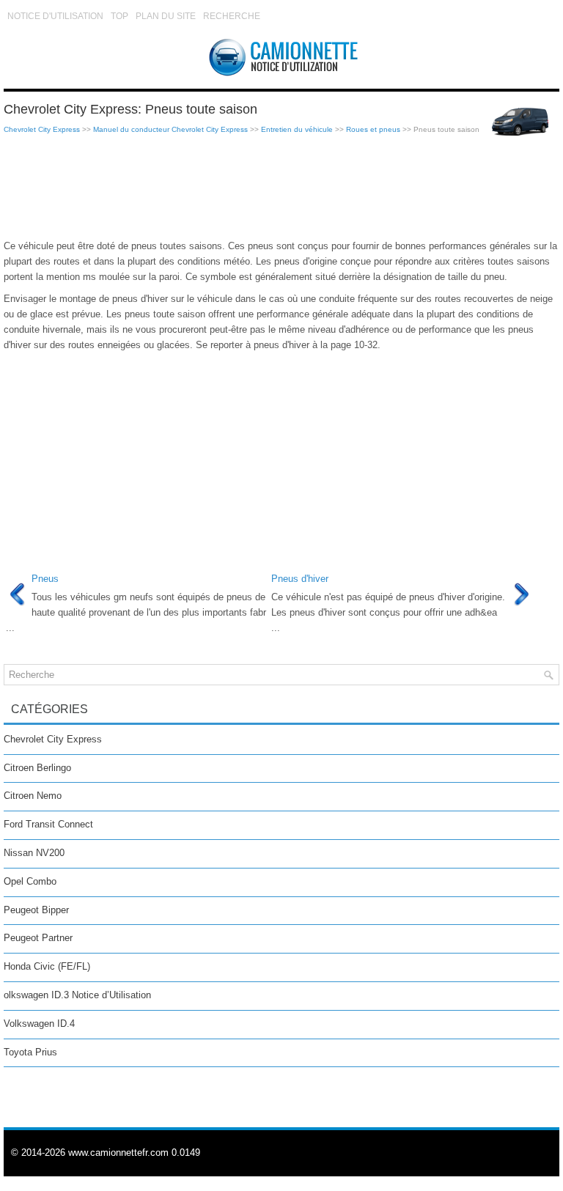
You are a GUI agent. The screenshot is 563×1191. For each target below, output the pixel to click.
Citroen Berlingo (37, 767)
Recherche (231, 16)
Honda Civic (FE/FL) (47, 966)
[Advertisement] (281, 188)
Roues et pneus (373, 129)
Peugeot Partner (38, 937)
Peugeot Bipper (36, 909)
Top (119, 16)
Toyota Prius (30, 1052)
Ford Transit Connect (48, 824)
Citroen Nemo (33, 795)
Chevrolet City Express (42, 129)
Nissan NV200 (34, 852)
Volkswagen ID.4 (39, 1023)
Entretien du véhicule (297, 129)
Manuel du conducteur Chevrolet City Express (170, 129)
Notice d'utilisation (55, 16)
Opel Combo (30, 881)
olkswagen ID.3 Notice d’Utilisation (77, 994)
